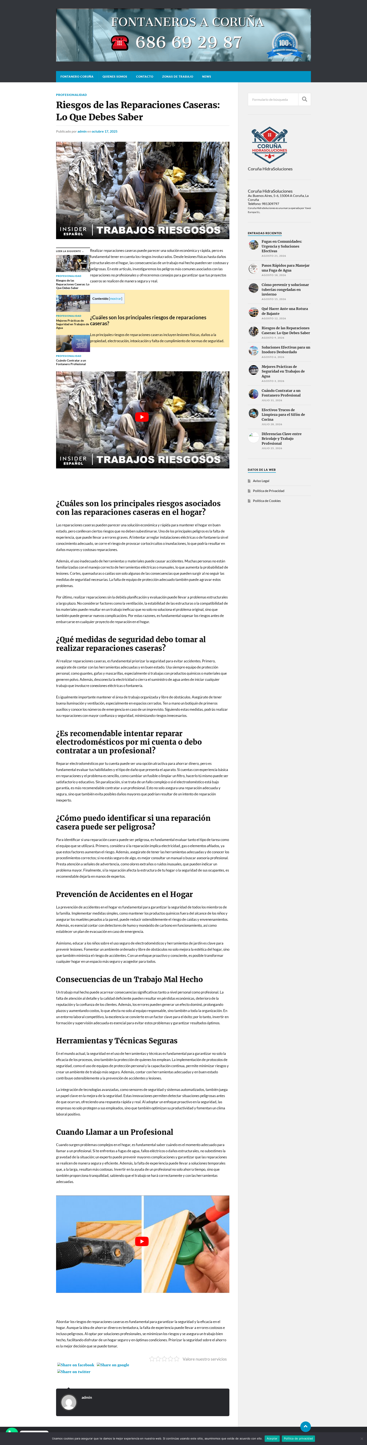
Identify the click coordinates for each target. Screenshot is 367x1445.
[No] (362, 1439)
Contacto (144, 76)
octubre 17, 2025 (104, 131)
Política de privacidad (298, 1438)
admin (82, 131)
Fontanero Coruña (77, 76)
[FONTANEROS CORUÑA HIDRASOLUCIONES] (183, 59)
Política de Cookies (267, 501)
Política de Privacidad (268, 491)
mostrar (115, 298)
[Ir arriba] (305, 1426)
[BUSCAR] (304, 99)
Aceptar (272, 1438)
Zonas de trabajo (177, 76)
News (206, 76)
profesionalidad (71, 95)
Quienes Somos (115, 76)
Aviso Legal (261, 481)
